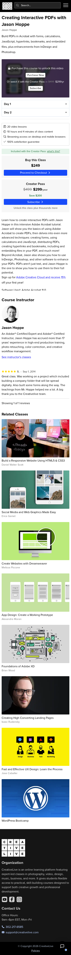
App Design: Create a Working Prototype (27, 615)
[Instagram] (19, 899)
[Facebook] (12, 899)
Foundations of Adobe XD (18, 666)
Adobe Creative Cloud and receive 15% (41, 277)
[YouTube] (4, 899)
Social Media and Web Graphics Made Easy (29, 512)
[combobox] (38, 5)
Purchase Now (35, 75)
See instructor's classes (16, 357)
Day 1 (7, 104)
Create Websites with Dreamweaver (24, 563)
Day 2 (8, 112)
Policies (35, 950)
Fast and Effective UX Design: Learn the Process (32, 769)
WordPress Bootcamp (15, 821)
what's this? (53, 151)
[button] (62, 946)
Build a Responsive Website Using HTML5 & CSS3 (33, 460)
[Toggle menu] (66, 5)
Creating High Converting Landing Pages (28, 718)
